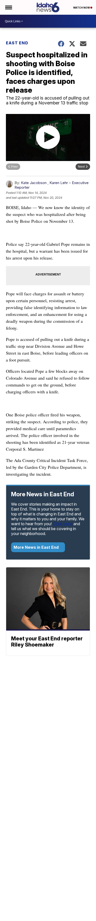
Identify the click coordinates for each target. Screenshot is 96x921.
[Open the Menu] (8, 7)
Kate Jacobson (34, 182)
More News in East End (37, 547)
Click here (62, 523)
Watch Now (81, 7)
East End (17, 42)
